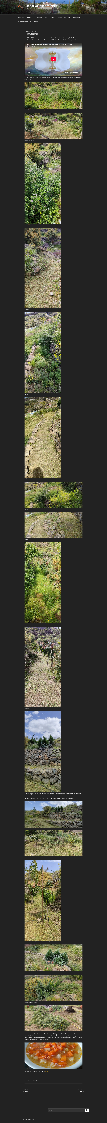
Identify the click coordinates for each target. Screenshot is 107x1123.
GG (37, 31)
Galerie (29, 17)
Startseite (21, 17)
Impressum (76, 17)
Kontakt (53, 17)
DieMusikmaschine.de (64, 17)
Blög (46, 17)
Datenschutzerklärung (24, 21)
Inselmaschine (38, 17)
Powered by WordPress (28, 1119)
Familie (36, 21)
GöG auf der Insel (43, 6)
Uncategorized (32, 1080)
